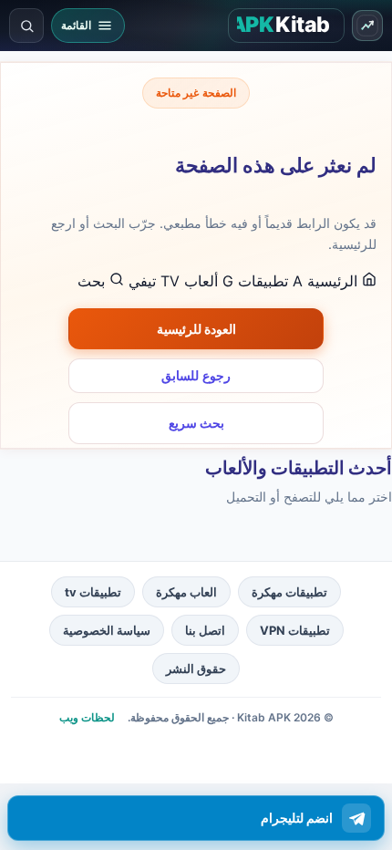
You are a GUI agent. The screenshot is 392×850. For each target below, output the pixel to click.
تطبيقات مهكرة (289, 592)
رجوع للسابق (196, 375)
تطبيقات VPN (295, 630)
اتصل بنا (205, 630)
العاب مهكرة (186, 592)
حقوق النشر (196, 668)
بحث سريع (196, 422)
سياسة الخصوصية (106, 630)
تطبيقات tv (93, 592)
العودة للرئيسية (196, 329)
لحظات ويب (87, 717)
